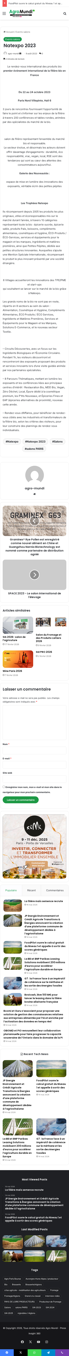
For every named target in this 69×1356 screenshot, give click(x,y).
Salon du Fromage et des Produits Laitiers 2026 (48, 638)
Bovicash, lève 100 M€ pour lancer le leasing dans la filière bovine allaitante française (43, 998)
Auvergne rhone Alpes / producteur (42, 1278)
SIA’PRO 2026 (44, 652)
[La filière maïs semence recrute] (13, 906)
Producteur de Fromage (50, 1301)
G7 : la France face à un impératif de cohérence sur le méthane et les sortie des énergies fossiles (44, 982)
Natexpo (12, 441)
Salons (58, 441)
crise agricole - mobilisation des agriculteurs (25, 1290)
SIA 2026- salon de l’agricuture (14, 638)
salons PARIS (34, 448)
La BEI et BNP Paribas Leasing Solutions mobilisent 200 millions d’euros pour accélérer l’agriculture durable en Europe (44, 964)
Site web (7, 772)
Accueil (10, 32)
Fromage (54, 1290)
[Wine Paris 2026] (18, 659)
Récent (31, 890)
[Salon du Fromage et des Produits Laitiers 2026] (51, 624)
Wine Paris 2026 (12, 671)
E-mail (7, 758)
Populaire (11, 890)
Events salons (23, 32)
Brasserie (16, 1284)
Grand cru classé (33, 1296)
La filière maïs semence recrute (43, 901)
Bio (5, 1284)
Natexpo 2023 (36, 441)
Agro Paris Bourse (12, 1278)
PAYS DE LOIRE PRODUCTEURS (19, 1301)
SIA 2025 (8, 1313)
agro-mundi (13, 53)
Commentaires (55, 890)
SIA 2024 (50, 1307)
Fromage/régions (12, 1296)
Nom (6, 744)
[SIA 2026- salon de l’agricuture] (18, 625)
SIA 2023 (36, 1307)
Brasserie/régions (33, 1284)
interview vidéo (52, 1296)
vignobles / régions (26, 1313)
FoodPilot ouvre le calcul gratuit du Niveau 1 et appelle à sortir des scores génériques (44, 946)
